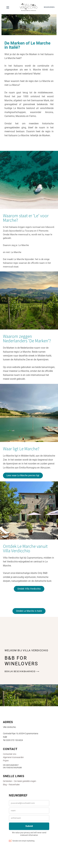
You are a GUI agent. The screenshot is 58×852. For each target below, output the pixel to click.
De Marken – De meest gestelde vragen (19, 781)
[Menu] (7, 8)
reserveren (49, 7)
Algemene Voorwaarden (13, 757)
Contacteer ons (9, 754)
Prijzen (6, 760)
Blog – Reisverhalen (11, 784)
